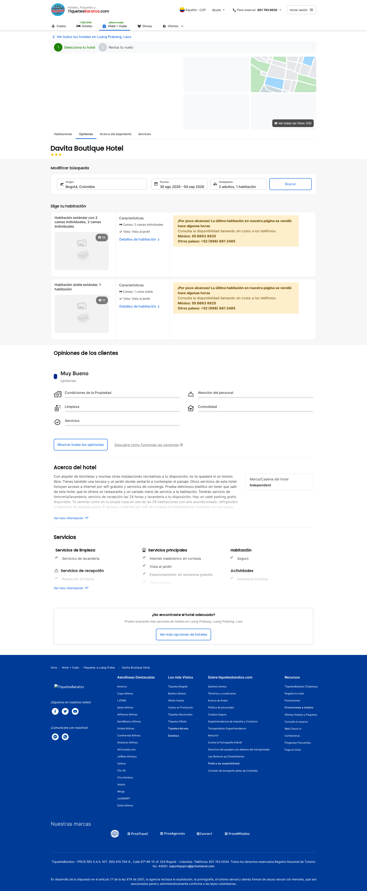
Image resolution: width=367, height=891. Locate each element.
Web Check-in (293, 728)
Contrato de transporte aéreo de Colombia (233, 770)
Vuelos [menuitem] (61, 26)
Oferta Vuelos (176, 700)
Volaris (121, 784)
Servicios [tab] (144, 134)
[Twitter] (65, 711)
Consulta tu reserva (296, 721)
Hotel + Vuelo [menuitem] (117, 26)
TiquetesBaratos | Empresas (301, 686)
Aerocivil (213, 735)
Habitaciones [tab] (63, 134)
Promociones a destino (299, 707)
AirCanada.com (126, 749)
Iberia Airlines (125, 707)
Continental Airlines (128, 735)
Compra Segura (217, 714)
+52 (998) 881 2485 (218, 241)
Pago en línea (293, 749)
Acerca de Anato (218, 700)
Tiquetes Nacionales (180, 714)
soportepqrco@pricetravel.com (192, 866)
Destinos (173, 735)
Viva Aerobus (125, 777)
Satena (121, 763)
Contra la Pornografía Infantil (225, 742)
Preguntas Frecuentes (298, 742)
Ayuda (216, 10)
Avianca (122, 686)
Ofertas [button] (173, 26)
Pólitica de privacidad (221, 707)
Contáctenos (292, 735)
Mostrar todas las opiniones (81, 444)
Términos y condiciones (222, 693)
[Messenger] (55, 736)
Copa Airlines (125, 693)
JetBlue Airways (127, 756)
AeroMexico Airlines (129, 721)
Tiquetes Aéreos (178, 728)
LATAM (121, 700)
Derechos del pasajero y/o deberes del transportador (239, 749)
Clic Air (121, 770)
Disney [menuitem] (147, 26)
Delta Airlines (125, 805)
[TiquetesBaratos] (58, 9)
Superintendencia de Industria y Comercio (233, 721)
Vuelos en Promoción (180, 707)
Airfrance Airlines (127, 714)
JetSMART (123, 798)
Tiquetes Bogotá (178, 686)
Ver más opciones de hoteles (183, 634)
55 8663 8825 (204, 236)
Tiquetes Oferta (177, 721)
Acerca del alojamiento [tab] (115, 134)
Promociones (292, 700)
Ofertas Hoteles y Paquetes (301, 714)
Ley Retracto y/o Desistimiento (226, 756)
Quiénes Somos (217, 686)
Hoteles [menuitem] (87, 26)
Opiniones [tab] (86, 134)
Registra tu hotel (294, 693)
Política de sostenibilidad (224, 763)
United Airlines (125, 728)
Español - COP (196, 10)
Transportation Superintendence (227, 728)
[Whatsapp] (65, 736)
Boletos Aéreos (177, 693)
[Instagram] (75, 711)
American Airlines (127, 742)
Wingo (121, 791)
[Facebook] (55, 711)
